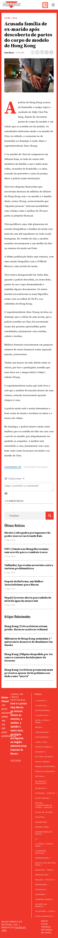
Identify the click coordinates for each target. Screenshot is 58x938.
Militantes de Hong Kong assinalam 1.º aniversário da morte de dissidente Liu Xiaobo (28, 642)
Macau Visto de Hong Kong (45, 864)
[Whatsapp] (47, 52)
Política (50, 880)
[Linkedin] (42, 52)
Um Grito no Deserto (41, 905)
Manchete (40, 870)
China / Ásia (10, 18)
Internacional (42, 858)
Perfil (50, 870)
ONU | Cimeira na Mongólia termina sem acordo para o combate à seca (26, 550)
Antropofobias (42, 710)
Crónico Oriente (43, 747)
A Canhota (40, 700)
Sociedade (40, 894)
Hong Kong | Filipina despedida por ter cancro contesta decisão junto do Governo (28, 657)
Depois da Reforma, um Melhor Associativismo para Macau (24, 583)
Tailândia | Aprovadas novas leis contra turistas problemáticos (28, 567)
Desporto (39, 752)
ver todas (15, 760)
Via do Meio (40, 911)
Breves (38, 727)
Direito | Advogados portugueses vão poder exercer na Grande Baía (27, 534)
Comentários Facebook (36, 467)
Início (44, 921)
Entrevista (40, 788)
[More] (51, 52)
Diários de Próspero (45, 766)
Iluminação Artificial (40, 852)
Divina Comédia (42, 762)
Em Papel (46, 932)
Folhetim (39, 817)
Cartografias (41, 732)
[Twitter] (37, 52)
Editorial (39, 776)
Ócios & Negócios (43, 916)
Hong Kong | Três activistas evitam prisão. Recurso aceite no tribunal (26, 628)
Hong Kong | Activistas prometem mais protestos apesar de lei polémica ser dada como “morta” (28, 673)
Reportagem (41, 884)
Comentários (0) (12, 467)
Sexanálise (40, 889)
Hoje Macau (9, 52)
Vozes (51, 911)
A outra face (41, 715)
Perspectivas (41, 875)
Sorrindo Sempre (43, 899)
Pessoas (39, 880)
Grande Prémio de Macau (43, 833)
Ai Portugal (41, 705)
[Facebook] (33, 52)
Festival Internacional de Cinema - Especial (43, 805)
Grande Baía (41, 822)
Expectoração (42, 798)
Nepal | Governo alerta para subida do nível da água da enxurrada (27, 599)
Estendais (40, 793)
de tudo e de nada (44, 757)
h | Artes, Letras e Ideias (44, 845)
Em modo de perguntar (40, 782)
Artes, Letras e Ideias (42, 721)
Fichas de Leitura (43, 812)
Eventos (51, 793)
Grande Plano (42, 827)
